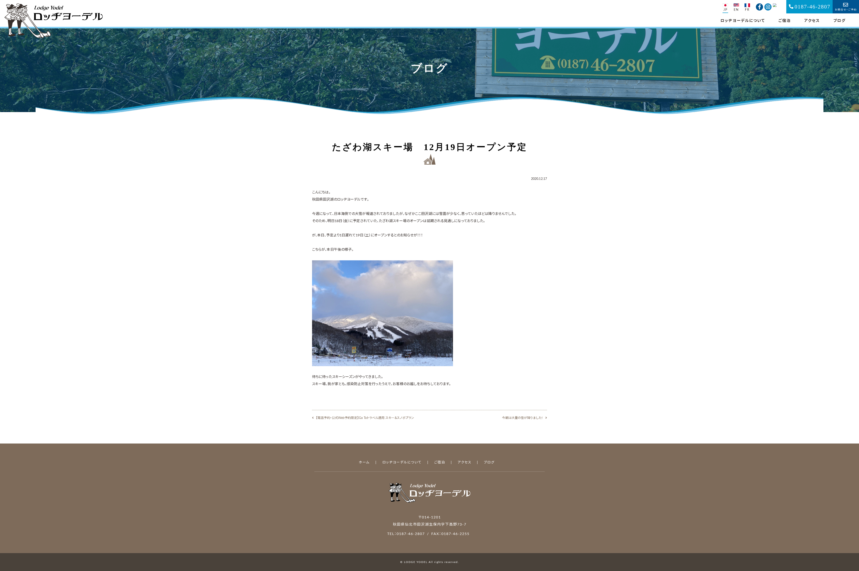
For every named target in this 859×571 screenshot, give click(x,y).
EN (736, 9)
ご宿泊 (784, 21)
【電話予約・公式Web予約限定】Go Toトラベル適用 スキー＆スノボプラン (365, 418)
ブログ (839, 21)
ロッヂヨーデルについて (743, 21)
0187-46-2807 (812, 7)
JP (725, 9)
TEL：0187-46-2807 (406, 534)
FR (747, 9)
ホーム (364, 462)
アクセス (812, 21)
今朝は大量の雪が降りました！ (522, 418)
